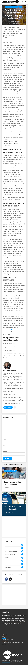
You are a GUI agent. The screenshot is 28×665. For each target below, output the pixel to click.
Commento (5, 421)
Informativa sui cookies (7, 639)
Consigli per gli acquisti (11, 6)
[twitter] (10, 579)
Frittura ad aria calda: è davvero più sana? (14, 138)
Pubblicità (4, 637)
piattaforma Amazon (9, 330)
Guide (20, 6)
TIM (5, 495)
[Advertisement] (14, 527)
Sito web (5, 451)
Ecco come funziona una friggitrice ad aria (13, 134)
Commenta (18, 21)
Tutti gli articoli (8, 407)
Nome (4, 439)
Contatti (3, 636)
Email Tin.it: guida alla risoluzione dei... (13, 508)
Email (4, 445)
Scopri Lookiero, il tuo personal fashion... (13, 483)
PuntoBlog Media (6, 662)
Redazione (4, 634)
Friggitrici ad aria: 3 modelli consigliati (11, 144)
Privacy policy (5, 641)
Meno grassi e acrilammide (11, 141)
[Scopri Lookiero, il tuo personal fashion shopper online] (14, 473)
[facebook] (6, 579)
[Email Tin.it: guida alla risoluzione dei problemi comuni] (14, 498)
